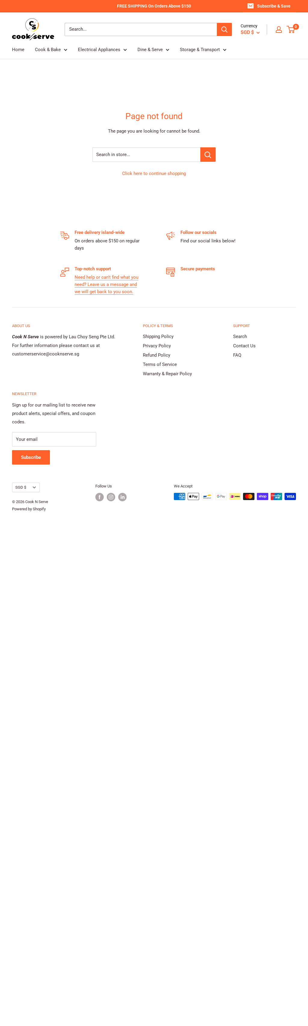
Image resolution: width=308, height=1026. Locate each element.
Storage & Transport (200, 49)
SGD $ (20, 487)
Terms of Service (160, 364)
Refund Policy (156, 355)
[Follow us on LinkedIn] (122, 497)
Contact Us (244, 346)
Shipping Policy (158, 336)
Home (18, 49)
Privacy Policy (157, 346)
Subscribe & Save (274, 6)
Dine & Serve (150, 49)
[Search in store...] (208, 154)
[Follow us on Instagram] (111, 497)
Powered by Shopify (29, 509)
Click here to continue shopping (154, 173)
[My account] (279, 29)
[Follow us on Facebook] (99, 497)
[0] (291, 29)
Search (240, 336)
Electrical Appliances (99, 49)
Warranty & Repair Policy (167, 373)
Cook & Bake (48, 49)
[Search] (224, 29)
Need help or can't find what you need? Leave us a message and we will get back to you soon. (106, 284)
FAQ (237, 355)
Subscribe (31, 457)
